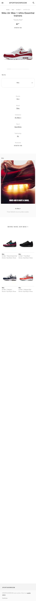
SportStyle (18, 127)
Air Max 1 (18, 9)
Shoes (7, 9)
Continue (4, 598)
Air (18, 136)
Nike (13, 9)
